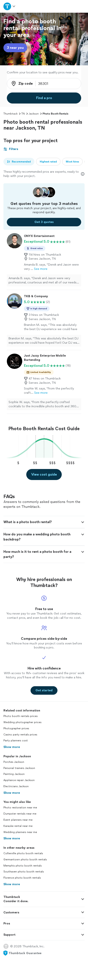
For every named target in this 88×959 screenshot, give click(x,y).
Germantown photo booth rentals (25, 859)
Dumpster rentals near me (19, 813)
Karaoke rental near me (17, 826)
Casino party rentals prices (20, 734)
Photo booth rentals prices (20, 716)
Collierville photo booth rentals (23, 853)
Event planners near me (17, 819)
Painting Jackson (14, 774)
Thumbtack (10, 113)
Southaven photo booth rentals (23, 871)
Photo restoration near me (20, 807)
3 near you (15, 48)
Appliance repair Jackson (19, 780)
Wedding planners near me (20, 832)
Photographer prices (16, 728)
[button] (44, 522)
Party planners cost (15, 740)
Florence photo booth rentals (22, 877)
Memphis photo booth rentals (22, 865)
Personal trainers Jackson (19, 768)
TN (23, 113)
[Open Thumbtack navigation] (9, 6)
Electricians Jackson (16, 786)
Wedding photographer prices (22, 722)
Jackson (34, 113)
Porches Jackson (13, 761)
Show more (11, 747)
